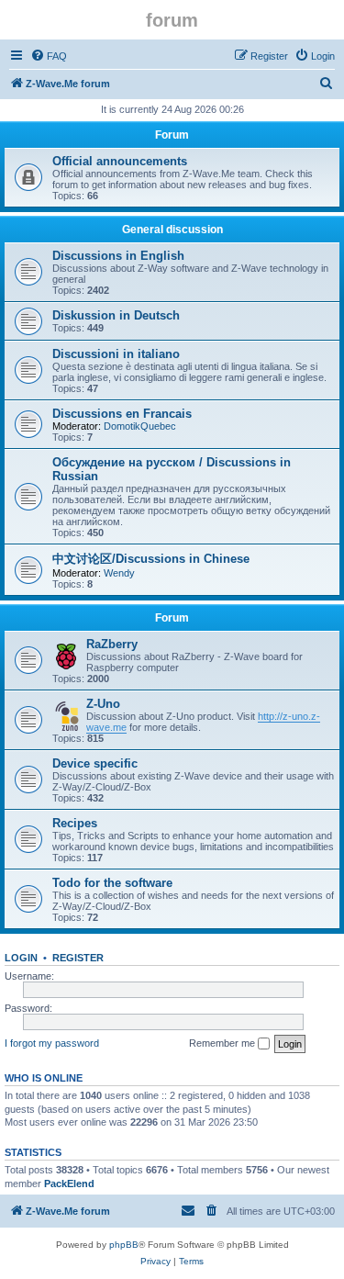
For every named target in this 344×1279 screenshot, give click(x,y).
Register (78, 957)
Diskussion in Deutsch (116, 315)
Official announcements (119, 161)
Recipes (74, 823)
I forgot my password (52, 1043)
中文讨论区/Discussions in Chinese (151, 559)
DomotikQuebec (140, 426)
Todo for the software (112, 883)
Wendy (119, 572)
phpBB (124, 1245)
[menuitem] (48, 56)
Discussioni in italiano (116, 354)
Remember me (223, 1043)
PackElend (69, 1183)
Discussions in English (118, 256)
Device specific (95, 763)
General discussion (172, 229)
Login (21, 957)
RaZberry (112, 644)
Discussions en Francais (122, 414)
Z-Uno (103, 704)
